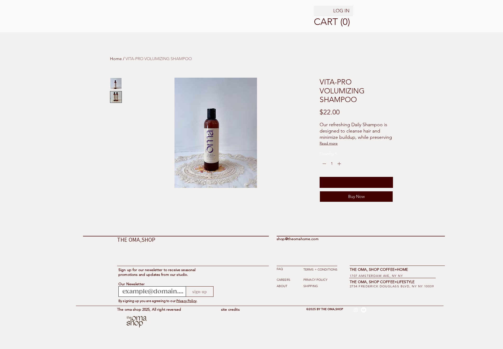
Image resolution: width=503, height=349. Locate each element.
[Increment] (339, 163)
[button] (320, 21)
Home (116, 58)
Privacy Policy (186, 301)
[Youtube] (363, 310)
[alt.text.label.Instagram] (355, 310)
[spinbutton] (331, 163)
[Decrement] (323, 163)
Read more (329, 143)
